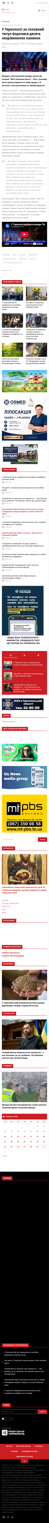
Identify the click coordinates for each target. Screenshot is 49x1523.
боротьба (6, 255)
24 (5, 1147)
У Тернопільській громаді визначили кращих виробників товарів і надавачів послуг (23, 1004)
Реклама (14, 1451)
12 (18, 1137)
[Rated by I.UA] (24, 1419)
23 (44, 1142)
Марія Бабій (32, 255)
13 (24, 1137)
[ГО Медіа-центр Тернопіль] (24, 1431)
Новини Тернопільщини (13, 956)
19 (18, 1142)
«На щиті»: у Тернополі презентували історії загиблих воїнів (23, 489)
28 (31, 1147)
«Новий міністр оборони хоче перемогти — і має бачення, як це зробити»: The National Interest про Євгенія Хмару (24, 500)
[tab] (11, 655)
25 (11, 1147)
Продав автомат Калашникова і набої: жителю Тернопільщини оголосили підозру (20, 566)
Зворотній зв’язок (23, 1446)
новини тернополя (9, 259)
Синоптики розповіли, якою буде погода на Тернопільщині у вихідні (19, 577)
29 (37, 1147)
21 (31, 1142)
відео (15, 255)
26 (18, 1147)
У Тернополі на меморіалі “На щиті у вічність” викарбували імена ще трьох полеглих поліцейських (23, 545)
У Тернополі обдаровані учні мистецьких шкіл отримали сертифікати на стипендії (24, 523)
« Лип (4, 1156)
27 (24, 1147)
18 (11, 1142)
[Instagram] (8, 3)
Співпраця (39, 1446)
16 (44, 1137)
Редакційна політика (24, 1456)
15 (37, 1137)
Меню (43, 11)
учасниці (32, 259)
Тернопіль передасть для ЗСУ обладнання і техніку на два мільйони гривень (36, 361)
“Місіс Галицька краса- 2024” (12, 262)
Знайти (42, 839)
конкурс (22, 255)
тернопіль (22, 259)
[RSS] (12, 3)
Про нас (9, 1446)
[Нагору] (24, 1461)
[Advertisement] (24, 1207)
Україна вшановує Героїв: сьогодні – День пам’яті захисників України (22, 534)
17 (5, 1142)
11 (11, 1137)
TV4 (10, 270)
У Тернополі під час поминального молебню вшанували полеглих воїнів (23, 478)
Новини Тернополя (11, 953)
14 (31, 1137)
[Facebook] (4, 3)
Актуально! (6, 21)
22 (37, 1142)
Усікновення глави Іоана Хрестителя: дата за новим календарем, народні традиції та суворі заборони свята (22, 511)
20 (24, 1142)
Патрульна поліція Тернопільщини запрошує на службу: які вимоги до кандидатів (24, 555)
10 (5, 1137)
